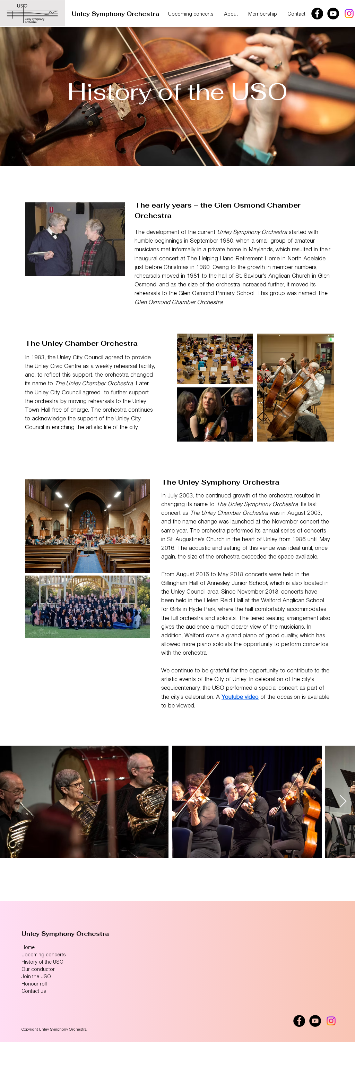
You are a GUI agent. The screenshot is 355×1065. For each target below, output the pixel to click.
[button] (231, 14)
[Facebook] (317, 13)
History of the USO (42, 962)
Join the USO (36, 977)
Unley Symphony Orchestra (115, 14)
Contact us (33, 991)
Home (28, 948)
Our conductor (38, 969)
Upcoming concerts (43, 955)
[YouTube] (333, 13)
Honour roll (34, 984)
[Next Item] (343, 801)
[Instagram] (349, 13)
